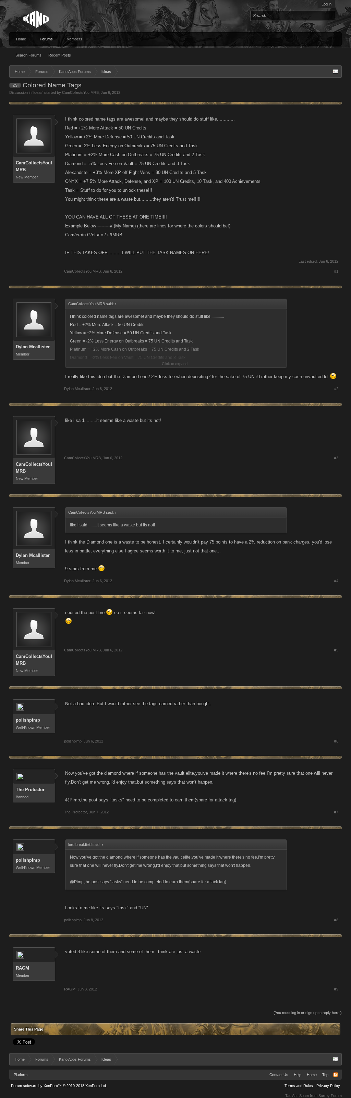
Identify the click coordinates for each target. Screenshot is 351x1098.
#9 (336, 989)
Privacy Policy (328, 1086)
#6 (336, 741)
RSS (335, 1074)
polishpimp (28, 720)
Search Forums (28, 55)
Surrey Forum (330, 1096)
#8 (336, 920)
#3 (336, 458)
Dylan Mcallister (33, 346)
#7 (336, 812)
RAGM (22, 968)
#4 (336, 581)
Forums (46, 39)
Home (21, 39)
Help (297, 1075)
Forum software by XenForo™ (59, 1086)
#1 (336, 271)
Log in (326, 4)
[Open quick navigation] (335, 71)
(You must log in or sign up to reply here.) (308, 1013)
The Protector (30, 789)
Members (74, 39)
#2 (336, 389)
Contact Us (278, 1075)
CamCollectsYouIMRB (80, 92)
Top (325, 1075)
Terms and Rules (299, 1086)
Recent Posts (59, 55)
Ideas (38, 92)
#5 (336, 650)
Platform (20, 1075)
